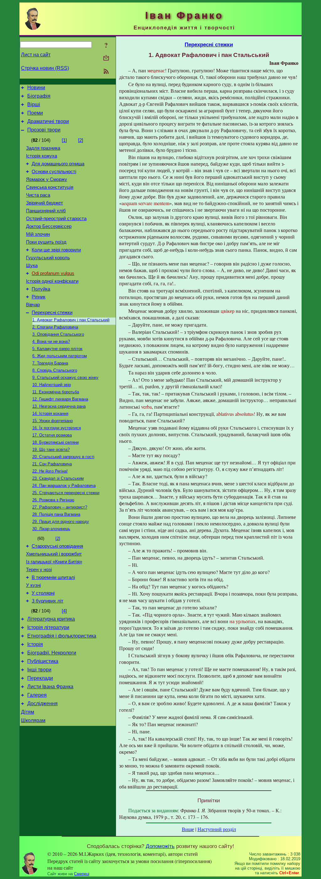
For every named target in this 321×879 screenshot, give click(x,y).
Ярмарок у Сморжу (46, 179)
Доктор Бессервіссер (48, 226)
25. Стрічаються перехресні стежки (65, 492)
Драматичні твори (48, 121)
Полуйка (41, 289)
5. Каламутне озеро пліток (57, 348)
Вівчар (33, 304)
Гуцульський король (48, 257)
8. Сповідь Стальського (54, 370)
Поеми (35, 113)
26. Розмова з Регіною (53, 500)
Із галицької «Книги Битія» (54, 561)
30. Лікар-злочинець (51, 528)
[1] (64, 140)
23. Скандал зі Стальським (58, 478)
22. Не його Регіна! (50, 471)
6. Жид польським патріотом (59, 356)
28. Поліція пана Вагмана (56, 514)
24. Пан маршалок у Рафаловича (64, 485)
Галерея (37, 695)
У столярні (43, 593)
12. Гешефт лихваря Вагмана (60, 399)
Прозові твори (44, 129)
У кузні (33, 585)
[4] (64, 610)
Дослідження (42, 703)
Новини (36, 87)
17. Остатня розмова (52, 435)
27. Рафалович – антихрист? (59, 507)
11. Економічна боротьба (55, 392)
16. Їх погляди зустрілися (56, 428)
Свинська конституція (49, 187)
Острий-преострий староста (56, 218)
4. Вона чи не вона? (51, 341)
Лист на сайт (35, 54)
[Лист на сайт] (106, 58)
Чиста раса (38, 195)
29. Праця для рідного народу (60, 521)
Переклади (40, 678)
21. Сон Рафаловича (52, 464)
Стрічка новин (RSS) (45, 68)
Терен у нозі (39, 569)
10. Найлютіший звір (51, 384)
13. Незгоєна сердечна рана (59, 406)
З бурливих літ (47, 600)
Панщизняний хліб (46, 210)
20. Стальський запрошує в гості (63, 456)
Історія (35, 644)
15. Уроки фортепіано (52, 420)
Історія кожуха (41, 155)
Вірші (33, 104)
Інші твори (39, 669)
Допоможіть (160, 846)
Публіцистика (42, 661)
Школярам (33, 720)
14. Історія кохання (50, 413)
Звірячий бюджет (44, 202)
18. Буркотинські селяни (55, 442)
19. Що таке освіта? (51, 449)
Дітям (27, 712)
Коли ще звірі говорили (56, 249)
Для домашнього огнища (58, 163)
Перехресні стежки (52, 312)
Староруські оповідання (57, 546)
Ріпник (38, 296)
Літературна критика (51, 619)
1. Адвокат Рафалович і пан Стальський (70, 320)
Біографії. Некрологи (51, 652)
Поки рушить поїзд (46, 242)
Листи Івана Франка (50, 686)
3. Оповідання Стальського (58, 334)
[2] (80, 140)
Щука (32, 265)
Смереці (81, 873)
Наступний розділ (216, 829)
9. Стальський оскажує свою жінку (65, 377)
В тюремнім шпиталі (53, 577)
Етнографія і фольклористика (61, 636)
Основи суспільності (54, 171)
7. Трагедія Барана (50, 363)
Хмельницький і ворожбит (54, 553)
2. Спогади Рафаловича (55, 327)
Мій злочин (38, 234)
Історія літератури (48, 627)
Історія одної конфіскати (52, 281)
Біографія (38, 96)
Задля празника (43, 148)
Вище (188, 829)
